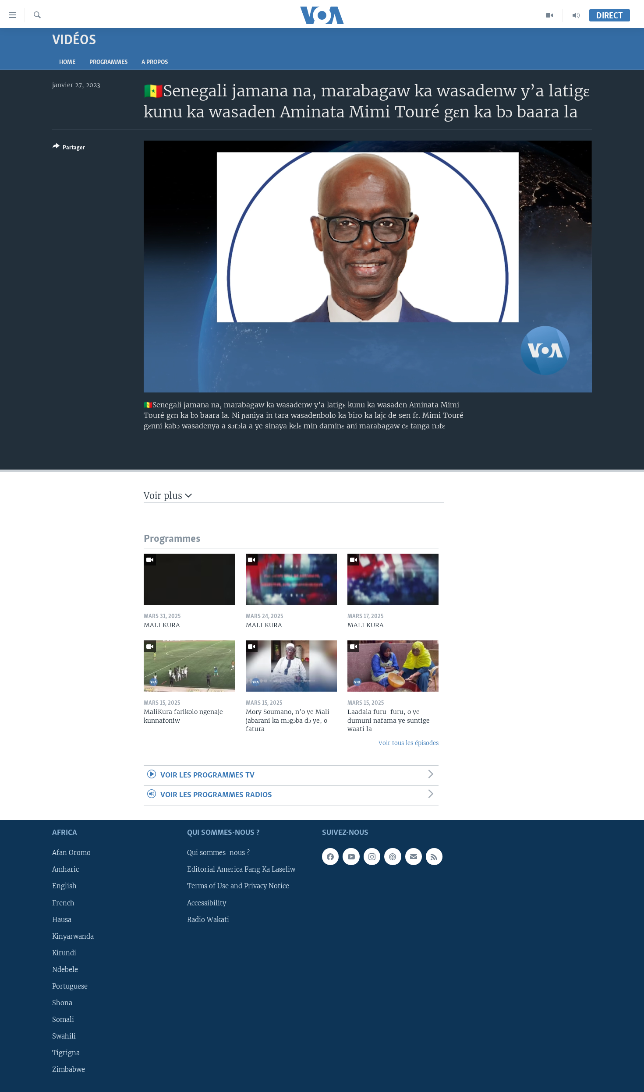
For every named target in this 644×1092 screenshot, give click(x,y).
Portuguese (70, 986)
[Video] (549, 15)
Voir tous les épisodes (409, 743)
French (63, 903)
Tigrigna (66, 1053)
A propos (155, 62)
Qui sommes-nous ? (218, 853)
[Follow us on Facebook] (330, 856)
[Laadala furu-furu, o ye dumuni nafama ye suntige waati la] (393, 666)
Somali (63, 1020)
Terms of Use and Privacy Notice (238, 886)
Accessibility (206, 903)
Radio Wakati (208, 919)
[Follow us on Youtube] (351, 856)
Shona (62, 1003)
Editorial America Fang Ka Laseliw (241, 869)
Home (67, 62)
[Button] (69, 149)
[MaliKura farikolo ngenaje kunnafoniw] (189, 666)
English (64, 886)
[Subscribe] (413, 856)
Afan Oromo (71, 853)
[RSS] (434, 856)
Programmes (108, 62)
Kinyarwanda (73, 936)
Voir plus (164, 495)
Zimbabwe (68, 1070)
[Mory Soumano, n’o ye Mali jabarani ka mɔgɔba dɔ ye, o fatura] (291, 666)
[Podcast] (392, 856)
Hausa (61, 919)
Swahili (64, 1036)
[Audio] (576, 15)
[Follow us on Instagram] (372, 856)
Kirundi (64, 953)
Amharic (65, 869)
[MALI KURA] (189, 579)
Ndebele (65, 970)
